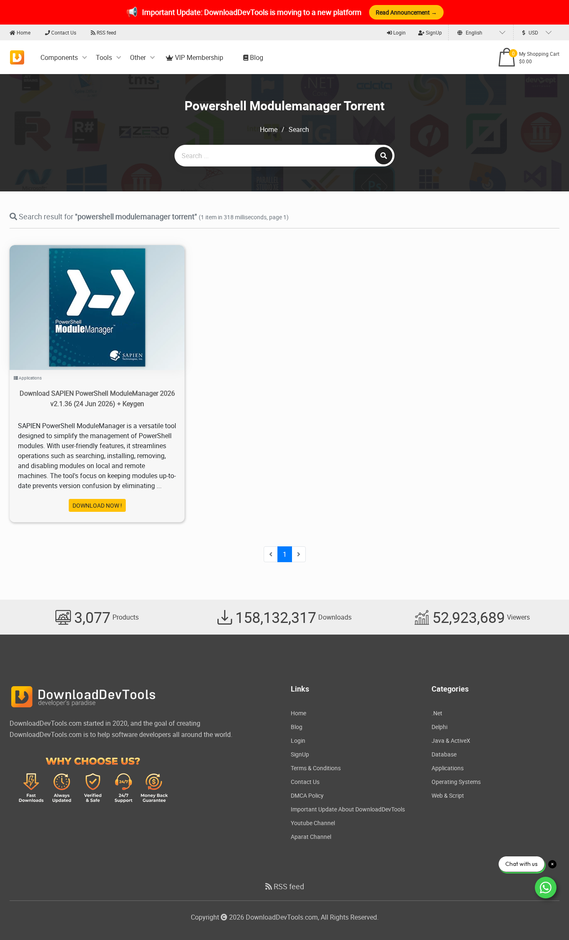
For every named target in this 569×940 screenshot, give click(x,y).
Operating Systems (456, 782)
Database (444, 754)
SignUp (433, 32)
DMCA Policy (307, 795)
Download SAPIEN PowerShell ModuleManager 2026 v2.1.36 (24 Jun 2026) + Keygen (97, 398)
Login (399, 32)
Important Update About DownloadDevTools (348, 809)
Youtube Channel (313, 823)
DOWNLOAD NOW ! (97, 505)
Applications (30, 378)
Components (59, 57)
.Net (437, 713)
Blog (255, 57)
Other (138, 57)
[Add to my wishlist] (87, 296)
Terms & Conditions (316, 768)
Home (22, 32)
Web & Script (448, 795)
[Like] (105, 296)
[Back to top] (546, 917)
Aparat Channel (311, 837)
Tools (104, 57)
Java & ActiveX (451, 740)
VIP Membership (198, 57)
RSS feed (105, 32)
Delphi (439, 727)
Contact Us (63, 32)
